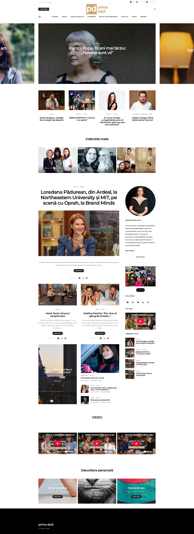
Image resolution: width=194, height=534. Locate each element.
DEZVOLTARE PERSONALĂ (108, 16)
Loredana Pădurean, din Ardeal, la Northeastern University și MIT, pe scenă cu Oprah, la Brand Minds (79, 197)
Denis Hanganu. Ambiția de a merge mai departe (52, 119)
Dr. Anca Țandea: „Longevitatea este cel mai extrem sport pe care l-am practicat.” (112, 121)
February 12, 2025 (96, 380)
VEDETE (64, 16)
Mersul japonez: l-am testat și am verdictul (135, 50)
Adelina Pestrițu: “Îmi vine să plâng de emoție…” (100, 315)
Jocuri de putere (57, 487)
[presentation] (17, 53)
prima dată (45, 524)
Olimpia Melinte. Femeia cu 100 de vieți (145, 363)
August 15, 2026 (140, 57)
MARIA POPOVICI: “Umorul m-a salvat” (82, 119)
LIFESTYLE (124, 16)
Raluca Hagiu (130, 57)
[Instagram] (132, 302)
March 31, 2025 (63, 376)
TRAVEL (134, 16)
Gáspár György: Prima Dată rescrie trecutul (142, 119)
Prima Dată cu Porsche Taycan (92, 378)
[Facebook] (127, 302)
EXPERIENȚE (92, 16)
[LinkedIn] (143, 302)
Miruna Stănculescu (52, 491)
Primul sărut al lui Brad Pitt (100, 400)
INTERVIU (55, 16)
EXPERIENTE (84, 375)
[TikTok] (148, 302)
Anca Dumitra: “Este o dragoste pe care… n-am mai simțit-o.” (104, 389)
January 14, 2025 (143, 491)
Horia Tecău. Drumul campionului (58, 315)
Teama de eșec (136, 487)
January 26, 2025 (104, 493)
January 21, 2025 (105, 402)
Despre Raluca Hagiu (45, 2)
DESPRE (143, 16)
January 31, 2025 (65, 491)
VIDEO (150, 114)
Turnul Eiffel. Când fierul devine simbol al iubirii (58, 371)
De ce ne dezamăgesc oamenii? (97, 488)
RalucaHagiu (140, 257)
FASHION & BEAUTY (77, 16)
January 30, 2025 (105, 392)
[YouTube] (137, 302)
